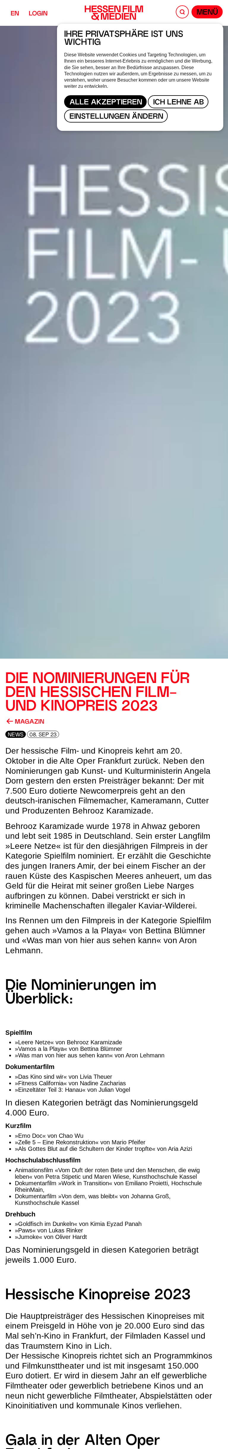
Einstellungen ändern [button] (116, 117)
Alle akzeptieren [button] (105, 103)
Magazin (28, 722)
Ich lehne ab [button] (178, 103)
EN (15, 14)
